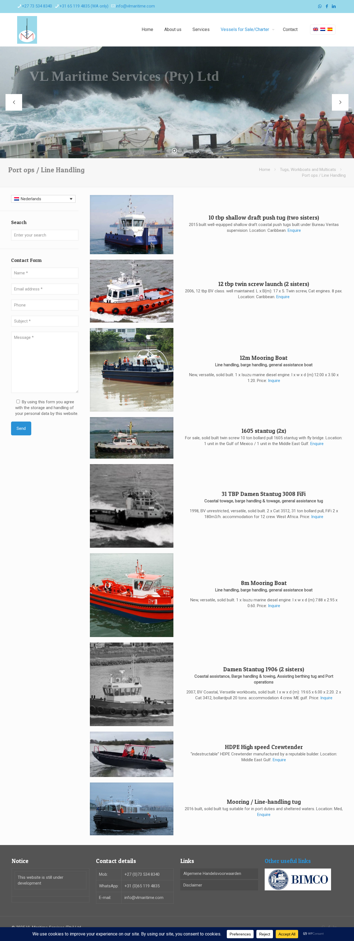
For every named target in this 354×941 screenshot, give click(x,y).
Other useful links (288, 860)
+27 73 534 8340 (37, 6)
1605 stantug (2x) (263, 430)
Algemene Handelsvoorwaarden (212, 873)
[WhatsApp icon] (320, 6)
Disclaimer (192, 885)
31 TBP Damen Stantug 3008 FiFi (264, 493)
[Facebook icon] (327, 6)
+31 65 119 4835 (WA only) (83, 6)
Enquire (294, 230)
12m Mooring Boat (264, 357)
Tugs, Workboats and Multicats (308, 169)
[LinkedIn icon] (334, 6)
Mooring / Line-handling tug (264, 801)
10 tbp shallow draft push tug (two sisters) (264, 217)
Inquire (274, 380)
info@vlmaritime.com (135, 6)
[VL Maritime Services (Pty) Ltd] (27, 29)
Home (264, 169)
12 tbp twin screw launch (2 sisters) (263, 283)
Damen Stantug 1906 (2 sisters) (263, 669)
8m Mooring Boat (264, 582)
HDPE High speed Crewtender (264, 747)
